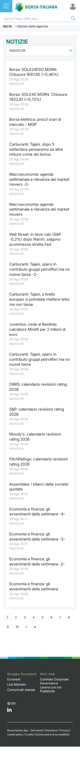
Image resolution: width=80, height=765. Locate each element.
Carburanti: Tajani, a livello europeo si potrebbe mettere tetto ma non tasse (39, 299)
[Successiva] (26, 627)
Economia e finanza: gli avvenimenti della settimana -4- (37, 512)
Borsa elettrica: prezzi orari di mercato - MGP (35, 122)
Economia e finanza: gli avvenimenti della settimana (33, 586)
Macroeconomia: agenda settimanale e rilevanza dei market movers (39, 209)
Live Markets (16, 684)
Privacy (64, 730)
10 (17, 627)
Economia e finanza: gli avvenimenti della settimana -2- (37, 561)
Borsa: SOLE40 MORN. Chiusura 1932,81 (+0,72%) (38, 97)
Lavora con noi (50, 687)
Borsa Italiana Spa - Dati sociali (25, 730)
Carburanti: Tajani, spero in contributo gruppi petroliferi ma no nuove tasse (39, 359)
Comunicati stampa (21, 690)
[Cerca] (73, 19)
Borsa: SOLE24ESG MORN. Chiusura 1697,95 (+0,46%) (34, 72)
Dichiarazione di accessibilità (52, 734)
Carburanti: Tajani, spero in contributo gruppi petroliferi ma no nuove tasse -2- (39, 269)
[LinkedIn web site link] (9, 711)
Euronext (13, 679)
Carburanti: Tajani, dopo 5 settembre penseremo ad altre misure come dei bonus (36, 149)
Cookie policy (15, 734)
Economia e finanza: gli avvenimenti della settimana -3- (37, 537)
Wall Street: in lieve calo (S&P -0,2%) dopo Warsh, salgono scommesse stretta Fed (35, 239)
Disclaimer (51, 730)
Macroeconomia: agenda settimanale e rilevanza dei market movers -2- (39, 179)
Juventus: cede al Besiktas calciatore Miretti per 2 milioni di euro (37, 329)
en (13, 703)
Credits (29, 734)
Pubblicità (47, 691)
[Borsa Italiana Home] (36, 6)
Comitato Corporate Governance (54, 681)
